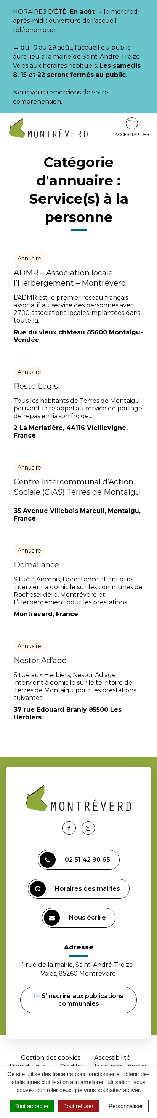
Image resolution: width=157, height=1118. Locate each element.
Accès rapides (132, 134)
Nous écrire (87, 917)
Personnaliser (126, 1106)
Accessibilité (112, 1057)
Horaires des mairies (87, 888)
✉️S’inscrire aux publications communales (78, 999)
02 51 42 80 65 (87, 859)
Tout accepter (32, 1106)
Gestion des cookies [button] (50, 1057)
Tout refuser (78, 1106)
